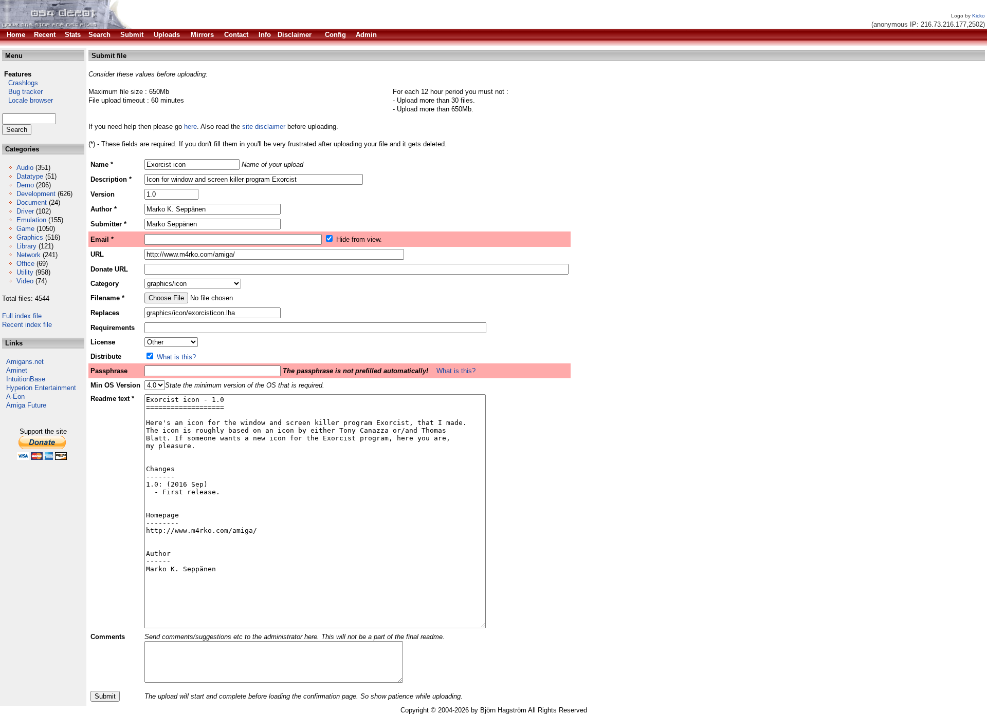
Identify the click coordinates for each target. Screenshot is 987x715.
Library (26, 246)
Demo (25, 185)
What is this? (176, 357)
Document (31, 202)
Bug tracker (22, 91)
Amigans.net (25, 361)
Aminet (16, 370)
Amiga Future (26, 405)
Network (28, 255)
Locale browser (27, 100)
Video (24, 281)
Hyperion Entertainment (41, 388)
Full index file (22, 316)
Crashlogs (20, 83)
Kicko (978, 15)
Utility (24, 272)
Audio (24, 167)
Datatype (29, 176)
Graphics (29, 237)
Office (25, 263)
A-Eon (15, 396)
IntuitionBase (25, 379)
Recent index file (27, 324)
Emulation (31, 220)
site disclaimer (263, 126)
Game (25, 229)
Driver (25, 211)
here (190, 126)
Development (36, 194)
